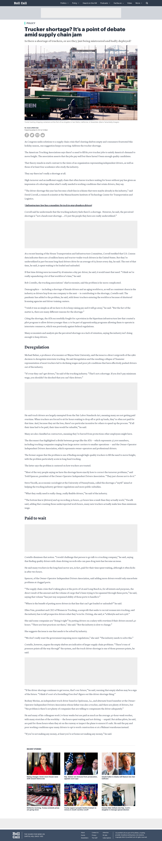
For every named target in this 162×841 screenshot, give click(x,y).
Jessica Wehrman (33, 128)
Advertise (106, 832)
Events (83, 835)
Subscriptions (107, 838)
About (83, 832)
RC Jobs (105, 835)
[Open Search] (147, 3)
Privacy (94, 835)
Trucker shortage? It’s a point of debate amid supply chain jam (75, 32)
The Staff (94, 838)
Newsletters (84, 838)
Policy (31, 23)
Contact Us (95, 832)
